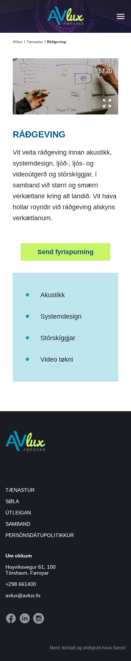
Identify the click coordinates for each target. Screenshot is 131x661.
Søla (12, 501)
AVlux (18, 42)
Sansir (119, 647)
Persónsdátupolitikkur (39, 535)
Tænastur (34, 42)
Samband (17, 524)
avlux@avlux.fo (22, 595)
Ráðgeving (56, 42)
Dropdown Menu (120, 16)
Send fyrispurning (65, 252)
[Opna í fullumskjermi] (107, 103)
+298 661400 (20, 584)
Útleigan (18, 513)
